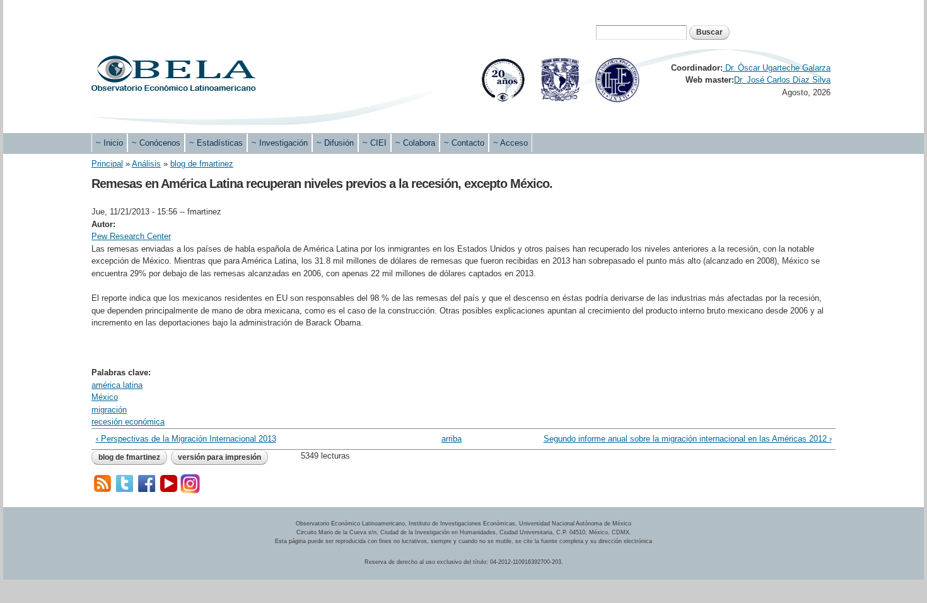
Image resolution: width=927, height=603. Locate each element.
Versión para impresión (219, 457)
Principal (107, 163)
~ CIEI (375, 143)
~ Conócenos (156, 143)
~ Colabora (415, 143)
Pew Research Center (131, 236)
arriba (451, 438)
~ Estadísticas (216, 143)
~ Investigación (280, 143)
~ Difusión (335, 143)
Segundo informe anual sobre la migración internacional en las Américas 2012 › (687, 438)
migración (109, 409)
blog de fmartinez (201, 163)
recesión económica (128, 421)
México (104, 397)
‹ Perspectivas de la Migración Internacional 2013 (186, 438)
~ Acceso (510, 143)
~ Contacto (464, 143)
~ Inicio (109, 143)
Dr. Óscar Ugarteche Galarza (777, 68)
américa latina (117, 385)
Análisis (146, 163)
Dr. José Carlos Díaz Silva (782, 80)
